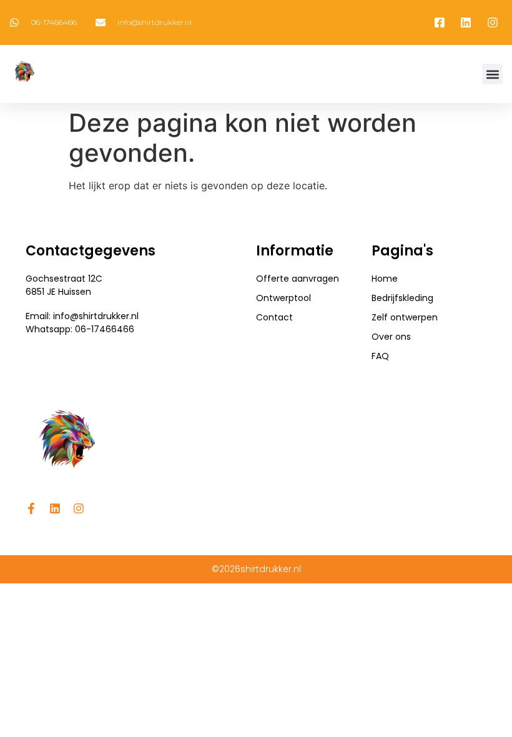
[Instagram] (78, 508)
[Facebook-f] (31, 508)
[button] (492, 74)
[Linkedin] (55, 508)
